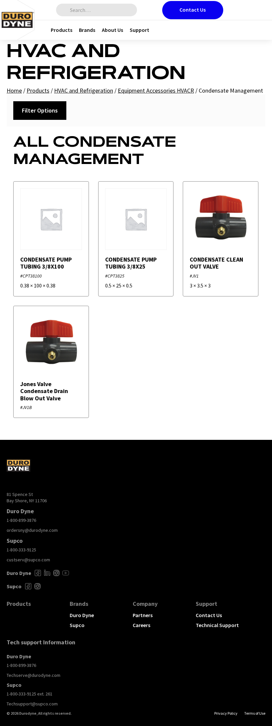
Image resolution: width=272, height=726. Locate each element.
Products (61, 30)
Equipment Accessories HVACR (156, 90)
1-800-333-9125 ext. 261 (29, 694)
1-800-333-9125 (21, 550)
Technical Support (217, 625)
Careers (141, 625)
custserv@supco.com (28, 560)
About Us (112, 30)
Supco (77, 625)
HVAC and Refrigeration (83, 90)
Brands (87, 30)
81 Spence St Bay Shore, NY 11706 (27, 497)
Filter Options (40, 110)
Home (14, 90)
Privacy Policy (226, 713)
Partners (143, 615)
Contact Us (192, 9)
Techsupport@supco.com (32, 704)
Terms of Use (254, 713)
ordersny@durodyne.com (32, 530)
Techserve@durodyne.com (33, 675)
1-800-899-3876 (21, 520)
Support (139, 30)
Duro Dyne (82, 615)
